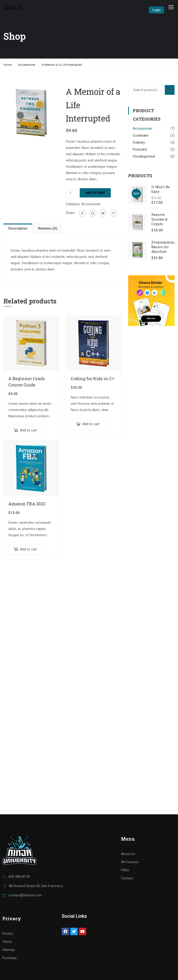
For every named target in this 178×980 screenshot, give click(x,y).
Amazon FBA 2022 (26, 503)
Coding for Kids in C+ (92, 378)
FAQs (125, 870)
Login (156, 10)
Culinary (139, 142)
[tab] (18, 228)
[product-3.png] (31, 112)
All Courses (130, 862)
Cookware (140, 135)
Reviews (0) (47, 228)
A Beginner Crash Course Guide (26, 382)
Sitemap (8, 950)
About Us (128, 854)
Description (17, 228)
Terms (7, 942)
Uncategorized (144, 156)
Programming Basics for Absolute (163, 247)
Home (7, 64)
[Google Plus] (92, 213)
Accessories (26, 64)
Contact (127, 878)
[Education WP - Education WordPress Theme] (13, 7)
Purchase (9, 958)
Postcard (140, 149)
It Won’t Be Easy (160, 189)
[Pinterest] (113, 213)
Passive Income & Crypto (159, 219)
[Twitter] (103, 213)
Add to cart (95, 192)
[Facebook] (82, 213)
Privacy (7, 933)
